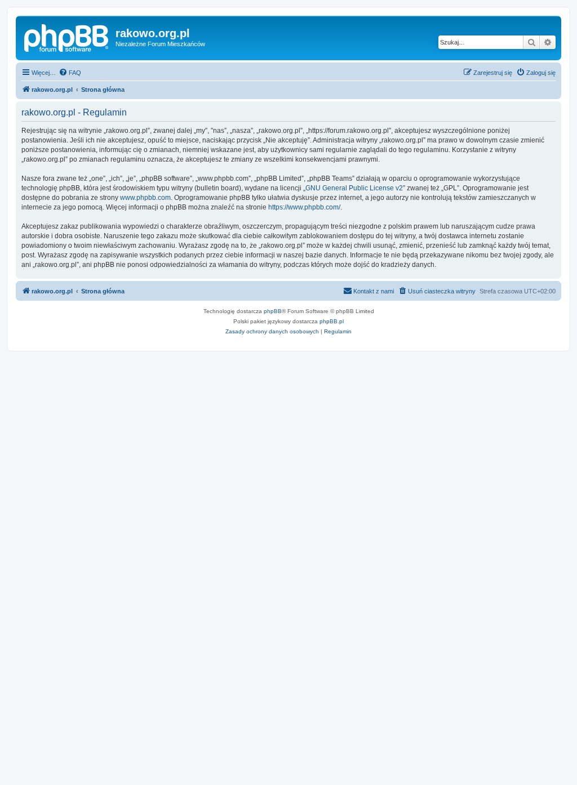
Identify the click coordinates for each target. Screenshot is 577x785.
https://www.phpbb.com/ (304, 207)
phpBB (273, 311)
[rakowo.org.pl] (67, 37)
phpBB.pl (331, 321)
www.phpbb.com (145, 198)
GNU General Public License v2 (354, 188)
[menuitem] (70, 72)
